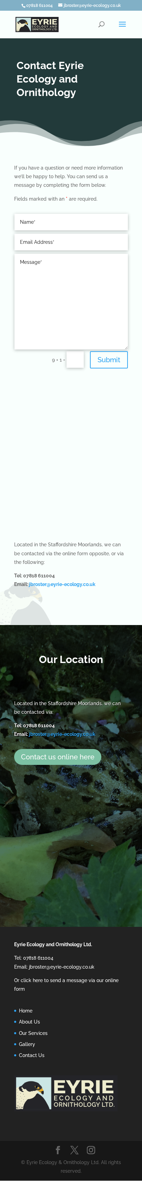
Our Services (33, 1033)
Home (25, 1011)
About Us (29, 1022)
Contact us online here (57, 757)
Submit (109, 360)
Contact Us (31, 1055)
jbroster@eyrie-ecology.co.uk (62, 584)
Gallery (27, 1044)
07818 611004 (39, 5)
